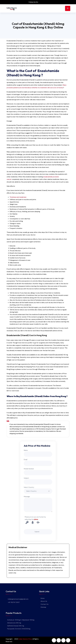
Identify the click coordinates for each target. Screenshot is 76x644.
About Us (44, 601)
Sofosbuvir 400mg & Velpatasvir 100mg (20, 620)
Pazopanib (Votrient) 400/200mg (18, 629)
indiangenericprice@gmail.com (18, 599)
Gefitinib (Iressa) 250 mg (15, 626)
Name (26, 450)
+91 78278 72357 (14, 602)
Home (42, 598)
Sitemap (43, 607)
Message (27, 496)
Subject (26, 478)
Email (25, 459)
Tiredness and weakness (18, 197)
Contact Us (44, 604)
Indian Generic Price (25, 639)
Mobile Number (29, 469)
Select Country (29, 487)
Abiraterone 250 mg (14, 623)
